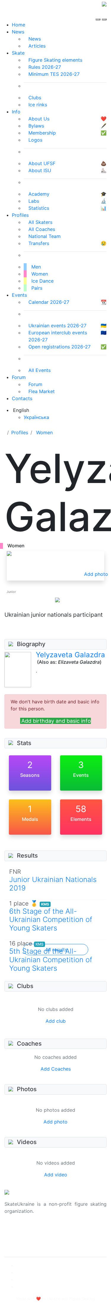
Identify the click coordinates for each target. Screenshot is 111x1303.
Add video (55, 1175)
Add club (56, 1021)
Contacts (22, 398)
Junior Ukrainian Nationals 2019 (52, 883)
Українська (36, 417)
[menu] (99, 14)
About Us (14, 1230)
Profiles (20, 215)
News (18, 32)
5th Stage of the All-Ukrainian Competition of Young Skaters (50, 959)
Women (44, 432)
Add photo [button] (96, 574)
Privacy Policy (20, 1237)
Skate (18, 53)
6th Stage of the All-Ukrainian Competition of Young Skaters (50, 920)
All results (56, 949)
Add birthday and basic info (56, 721)
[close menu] (104, 14)
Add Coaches (56, 1069)
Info (16, 112)
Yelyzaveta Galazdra (70, 654)
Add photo (55, 1122)
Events (19, 295)
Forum (19, 377)
